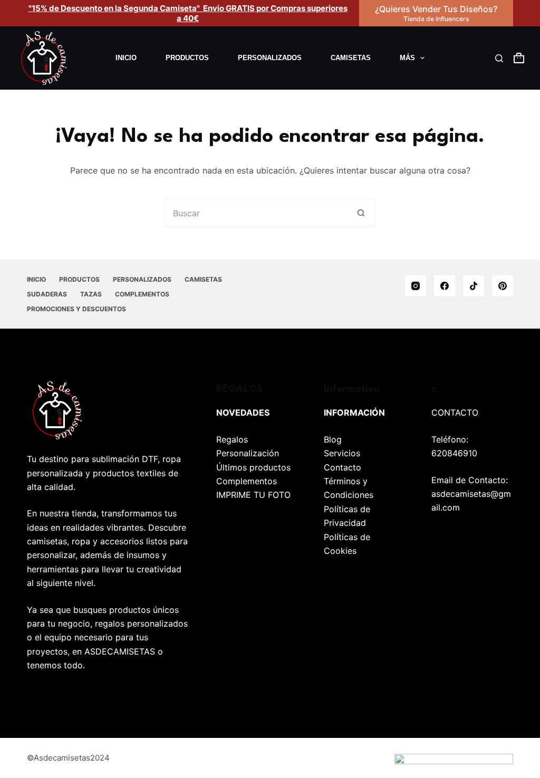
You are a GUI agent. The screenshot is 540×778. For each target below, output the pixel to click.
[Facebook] (444, 285)
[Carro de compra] (519, 58)
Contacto (342, 467)
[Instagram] (415, 285)
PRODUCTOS (187, 58)
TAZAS (91, 294)
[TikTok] (473, 285)
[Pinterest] (502, 285)
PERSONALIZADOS (270, 58)
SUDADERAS (47, 294)
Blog (333, 439)
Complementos (246, 481)
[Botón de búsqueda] (360, 212)
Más (407, 58)
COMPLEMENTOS (142, 294)
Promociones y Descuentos (76, 309)
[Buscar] (499, 58)
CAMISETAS (351, 58)
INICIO (126, 58)
